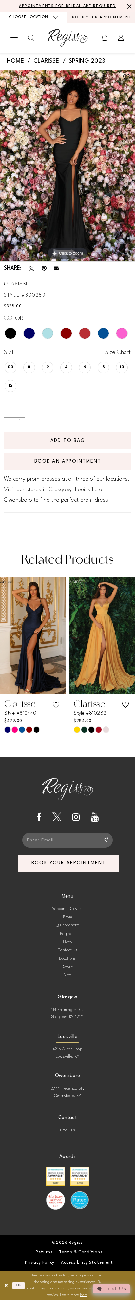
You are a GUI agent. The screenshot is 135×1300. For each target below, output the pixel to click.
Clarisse (46, 61)
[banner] (67, 38)
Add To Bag (68, 440)
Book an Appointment (68, 461)
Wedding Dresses (67, 909)
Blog (67, 975)
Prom (67, 917)
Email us (67, 1130)
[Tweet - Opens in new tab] (31, 269)
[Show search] (31, 37)
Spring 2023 (87, 61)
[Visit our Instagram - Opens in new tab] (76, 817)
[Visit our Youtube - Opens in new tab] (95, 817)
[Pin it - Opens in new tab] (44, 269)
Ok (19, 1285)
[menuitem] (34, 17)
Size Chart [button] (118, 352)
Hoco (67, 942)
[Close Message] (128, 6)
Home (15, 61)
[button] (14, 38)
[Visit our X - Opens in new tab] (56, 817)
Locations (67, 959)
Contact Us (67, 950)
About (67, 967)
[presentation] (33, 635)
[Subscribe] (105, 840)
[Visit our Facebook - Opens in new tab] (39, 817)
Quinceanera (67, 925)
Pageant (67, 934)
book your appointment (68, 863)
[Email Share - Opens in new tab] (56, 268)
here (83, 1295)
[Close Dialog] (6, 1285)
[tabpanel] (67, 165)
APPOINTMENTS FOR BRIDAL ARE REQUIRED (67, 6)
